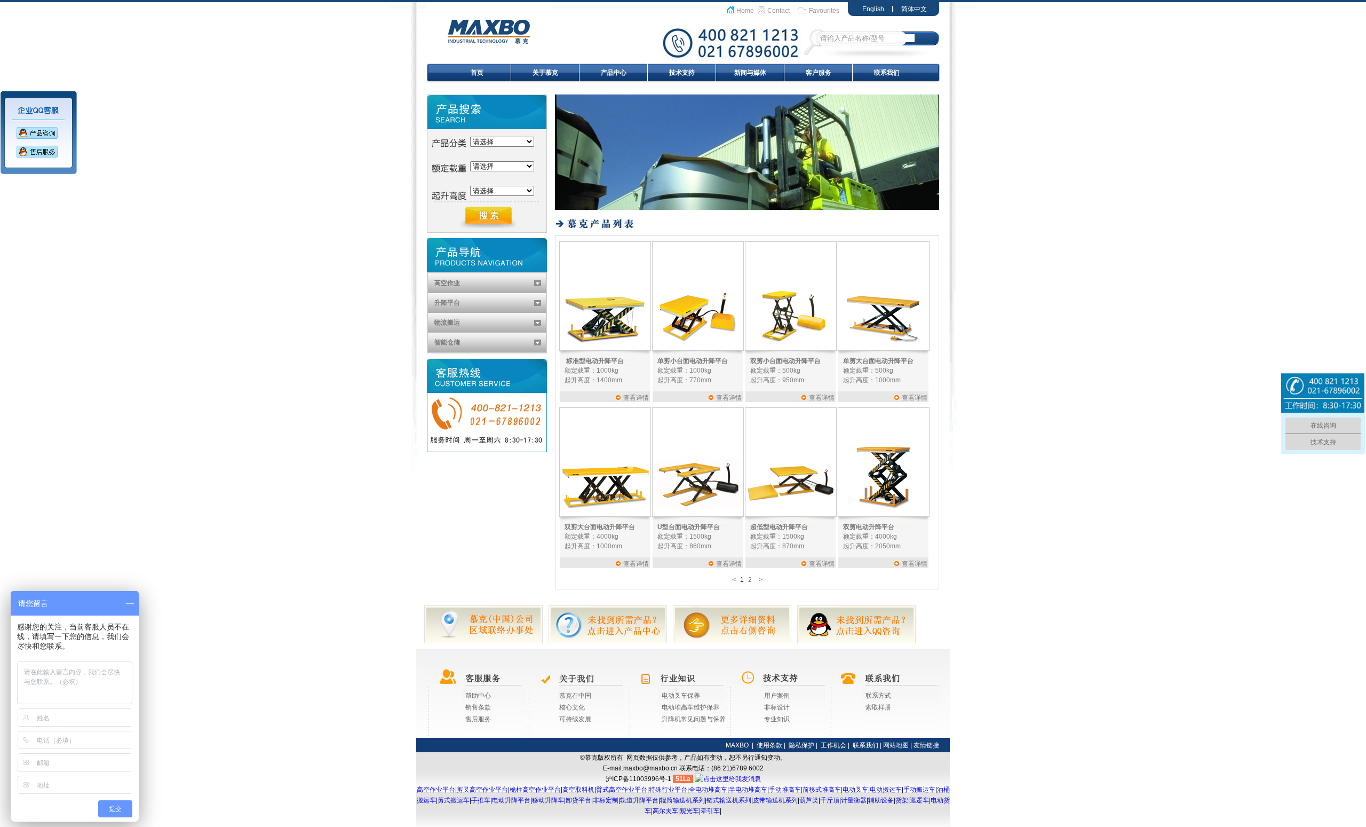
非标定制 (605, 800)
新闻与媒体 (750, 72)
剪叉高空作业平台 (482, 789)
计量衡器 (854, 800)
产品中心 (613, 72)
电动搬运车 (886, 789)
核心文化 (572, 707)
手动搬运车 (919, 789)
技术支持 (682, 72)
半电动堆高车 (748, 789)
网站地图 (896, 745)
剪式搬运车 (454, 800)
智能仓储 (447, 342)
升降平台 (447, 302)
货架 (901, 800)
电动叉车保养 (681, 695)
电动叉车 (855, 789)
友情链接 (926, 745)
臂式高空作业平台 (621, 789)
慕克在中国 (575, 695)
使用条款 (769, 745)
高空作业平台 (436, 789)
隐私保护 (801, 745)
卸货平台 (578, 800)
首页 (477, 72)
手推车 (480, 800)
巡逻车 (919, 800)
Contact (778, 10)
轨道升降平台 (639, 800)
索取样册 (878, 707)
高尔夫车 (665, 811)
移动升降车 (548, 800)
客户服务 (818, 72)
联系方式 (878, 695)
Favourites (824, 10)
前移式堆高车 (822, 789)
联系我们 (887, 72)
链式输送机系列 (728, 800)
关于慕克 (545, 72)
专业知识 (777, 719)
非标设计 (777, 707)
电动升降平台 (511, 800)
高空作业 (447, 283)
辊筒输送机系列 (682, 800)
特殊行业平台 (668, 789)
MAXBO (737, 745)
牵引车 (710, 811)
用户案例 (777, 695)
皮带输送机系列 (775, 800)
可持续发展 (575, 719)
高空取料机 (578, 789)
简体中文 (914, 9)
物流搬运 (447, 322)
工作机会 (833, 745)
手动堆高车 (785, 789)
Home (745, 10)
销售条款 (478, 707)
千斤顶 (829, 800)
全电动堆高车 (708, 789)
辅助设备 (881, 800)
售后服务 (478, 719)
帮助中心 (478, 695)
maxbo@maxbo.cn (650, 768)
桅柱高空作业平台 (535, 789)
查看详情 (636, 397)
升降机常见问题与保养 (694, 719)
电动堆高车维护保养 (690, 707)
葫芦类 (809, 800)
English (873, 9)
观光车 (689, 811)
